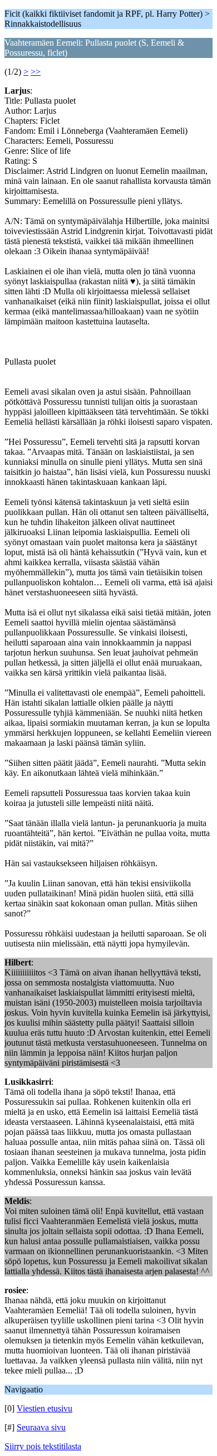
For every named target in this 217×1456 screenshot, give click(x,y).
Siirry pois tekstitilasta (42, 1446)
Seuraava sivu (41, 1427)
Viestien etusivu (44, 1408)
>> (36, 71)
